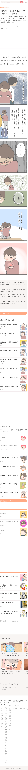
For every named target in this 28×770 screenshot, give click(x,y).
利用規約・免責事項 (6, 737)
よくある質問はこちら (17, 705)
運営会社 (10, 706)
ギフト (14, 687)
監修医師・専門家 (6, 718)
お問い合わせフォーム (21, 708)
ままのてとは (6, 731)
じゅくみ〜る (10, 727)
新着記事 (6, 707)
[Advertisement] (14, 409)
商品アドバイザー (6, 725)
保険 (6, 687)
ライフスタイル (2, 724)
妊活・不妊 (2, 708)
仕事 (3, 687)
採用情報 (10, 709)
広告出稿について (10, 721)
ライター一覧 (6, 712)
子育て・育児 (2, 718)
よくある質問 (6, 761)
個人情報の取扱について (6, 753)
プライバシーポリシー (6, 745)
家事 (10, 687)
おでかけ (4, 689)
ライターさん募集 (10, 714)
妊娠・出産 (2, 713)
